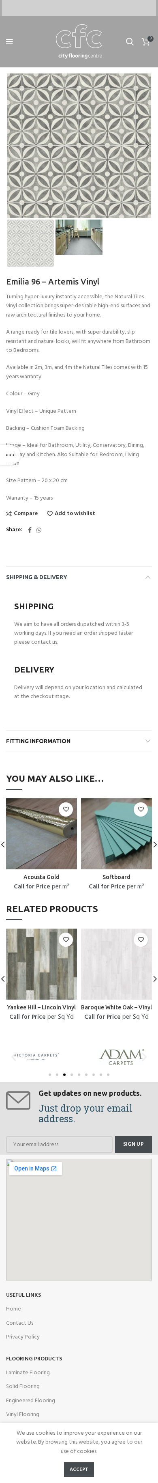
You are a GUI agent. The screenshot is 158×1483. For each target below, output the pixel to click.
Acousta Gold (41, 877)
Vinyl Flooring (22, 1414)
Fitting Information (38, 741)
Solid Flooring (23, 1386)
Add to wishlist (75, 514)
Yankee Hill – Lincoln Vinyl (41, 1007)
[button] (50, 1074)
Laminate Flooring (28, 1372)
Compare (26, 514)
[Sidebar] (10, 455)
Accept (79, 1470)
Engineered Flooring (30, 1400)
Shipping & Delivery (36, 577)
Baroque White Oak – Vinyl (116, 1007)
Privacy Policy (23, 1337)
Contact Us (19, 1323)
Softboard (116, 877)
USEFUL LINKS (23, 1295)
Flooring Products (34, 1359)
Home (13, 1309)
